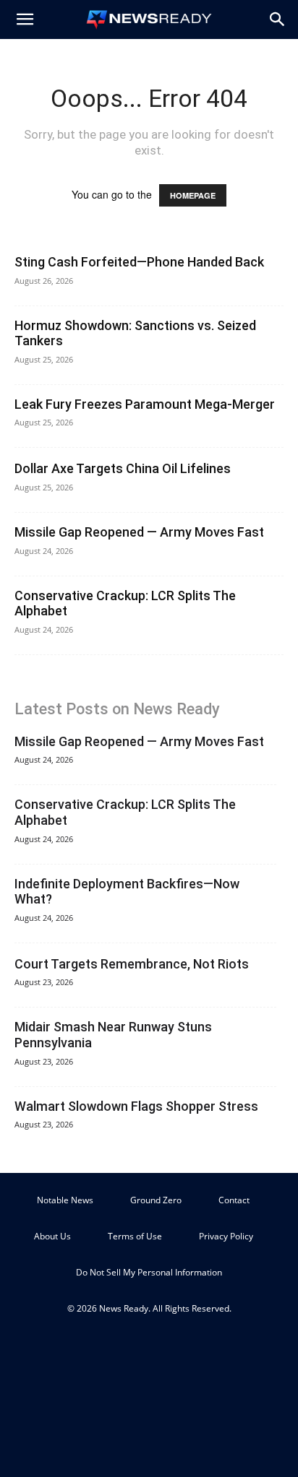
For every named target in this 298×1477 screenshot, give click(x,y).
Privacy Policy (226, 1236)
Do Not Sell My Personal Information (149, 1272)
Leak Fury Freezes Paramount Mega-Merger (144, 404)
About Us (52, 1236)
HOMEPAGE (193, 195)
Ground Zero (156, 1200)
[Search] (277, 19)
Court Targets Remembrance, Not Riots (131, 963)
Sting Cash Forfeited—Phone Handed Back (139, 261)
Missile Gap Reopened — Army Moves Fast (139, 532)
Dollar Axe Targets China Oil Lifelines (122, 468)
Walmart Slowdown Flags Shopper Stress (136, 1106)
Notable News (65, 1200)
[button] (24, 19)
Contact (234, 1200)
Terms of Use (135, 1236)
